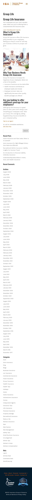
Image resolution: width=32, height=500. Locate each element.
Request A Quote (15, 30)
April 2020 (6, 312)
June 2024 (6, 239)
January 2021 (7, 288)
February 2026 (7, 185)
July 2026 (6, 174)
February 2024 (7, 250)
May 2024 (6, 242)
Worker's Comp (7, 443)
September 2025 (8, 199)
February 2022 (7, 253)
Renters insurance (8, 421)
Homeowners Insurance (10, 397)
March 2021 (6, 282)
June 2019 (6, 339)
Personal (15, 473)
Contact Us (23, 475)
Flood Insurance (8, 378)
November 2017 (7, 352)
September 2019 (8, 331)
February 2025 (7, 217)
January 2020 (7, 320)
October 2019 (7, 328)
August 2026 (7, 172)
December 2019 (8, 323)
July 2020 (6, 304)
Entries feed (7, 455)
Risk (4, 424)
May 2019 (6, 341)
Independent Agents (9, 403)
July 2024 (6, 236)
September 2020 (8, 298)
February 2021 (7, 285)
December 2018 (8, 347)
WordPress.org (7, 461)
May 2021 (6, 277)
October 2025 (7, 196)
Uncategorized (7, 438)
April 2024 (6, 244)
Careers (16, 475)
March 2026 (6, 182)
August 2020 (7, 301)
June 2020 (6, 306)
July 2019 (6, 336)
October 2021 (7, 263)
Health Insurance (8, 384)
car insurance (7, 373)
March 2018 (6, 349)
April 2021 (6, 279)
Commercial (22, 473)
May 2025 (6, 209)
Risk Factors (7, 427)
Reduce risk (6, 419)
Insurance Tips (7, 405)
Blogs (4, 367)
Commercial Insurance (10, 376)
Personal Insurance (9, 411)
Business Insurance (9, 370)
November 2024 (8, 226)
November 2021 (7, 261)
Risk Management (8, 429)
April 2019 (6, 344)
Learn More (6, 30)
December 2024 (8, 223)
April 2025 (6, 212)
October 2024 (7, 228)
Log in (5, 453)
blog (4, 365)
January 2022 (7, 255)
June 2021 (6, 274)
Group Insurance (8, 381)
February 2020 (7, 317)
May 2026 (6, 180)
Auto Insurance (8, 362)
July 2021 (6, 271)
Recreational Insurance (10, 416)
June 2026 (6, 177)
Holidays (5, 389)
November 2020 (8, 293)
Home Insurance (8, 394)
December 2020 (8, 290)
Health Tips (6, 386)
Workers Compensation (10, 446)
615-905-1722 (7, 126)
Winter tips (6, 440)
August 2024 (7, 234)
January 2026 (7, 188)
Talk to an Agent (8, 121)
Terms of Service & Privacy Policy (16, 494)
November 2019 (8, 325)
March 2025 (6, 215)
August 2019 (7, 333)
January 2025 (7, 220)
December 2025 (8, 190)
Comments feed (8, 458)
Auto (4, 359)
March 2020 (6, 314)
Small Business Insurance (11, 435)
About (10, 473)
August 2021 (6, 269)
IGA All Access (9, 475)
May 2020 (6, 309)
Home (5, 392)
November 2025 (8, 193)
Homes (5, 400)
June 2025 (6, 207)
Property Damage (8, 413)
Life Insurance (7, 408)
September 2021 (8, 266)
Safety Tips (6, 432)
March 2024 (6, 247)
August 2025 (7, 201)
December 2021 (8, 258)
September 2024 (8, 231)
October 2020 (7, 296)
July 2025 (6, 204)
